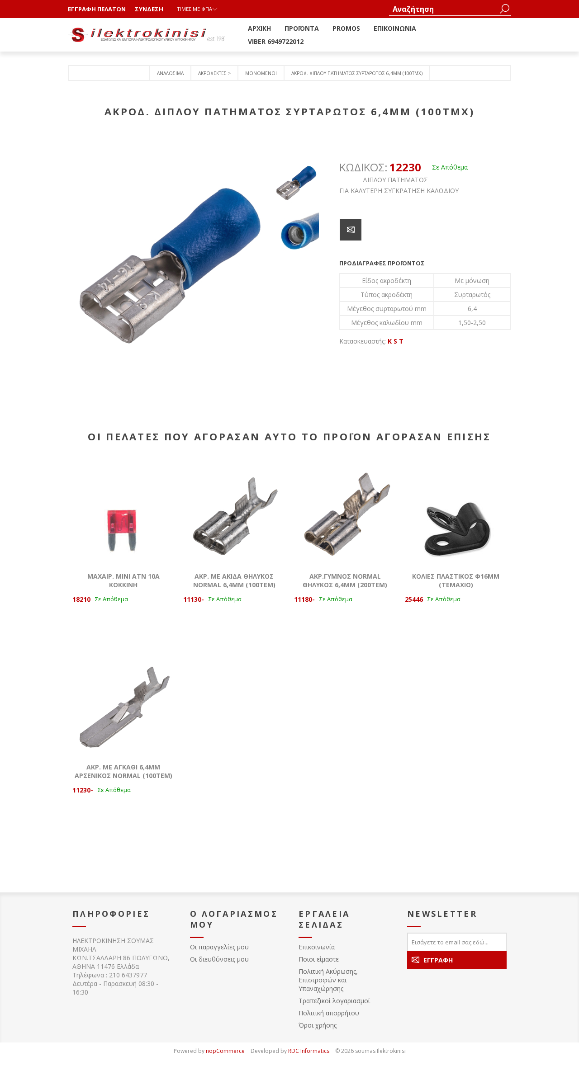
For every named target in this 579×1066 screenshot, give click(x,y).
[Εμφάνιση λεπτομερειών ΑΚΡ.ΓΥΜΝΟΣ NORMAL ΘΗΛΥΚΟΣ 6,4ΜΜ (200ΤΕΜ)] (345, 512)
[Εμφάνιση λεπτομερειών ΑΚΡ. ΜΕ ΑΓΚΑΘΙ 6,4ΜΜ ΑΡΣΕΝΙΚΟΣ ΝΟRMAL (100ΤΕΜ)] (123, 703)
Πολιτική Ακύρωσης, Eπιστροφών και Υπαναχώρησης (328, 980)
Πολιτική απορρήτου (329, 1013)
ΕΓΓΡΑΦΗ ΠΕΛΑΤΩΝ (97, 9)
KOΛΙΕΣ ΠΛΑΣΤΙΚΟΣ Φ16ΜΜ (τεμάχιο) (455, 580)
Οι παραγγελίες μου (219, 947)
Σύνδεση (149, 9)
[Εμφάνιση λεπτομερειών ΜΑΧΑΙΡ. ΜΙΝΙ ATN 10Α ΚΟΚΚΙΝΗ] (123, 512)
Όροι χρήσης (318, 1025)
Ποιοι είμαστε (319, 959)
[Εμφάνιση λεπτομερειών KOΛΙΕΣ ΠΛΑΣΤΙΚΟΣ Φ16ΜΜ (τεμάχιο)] (456, 512)
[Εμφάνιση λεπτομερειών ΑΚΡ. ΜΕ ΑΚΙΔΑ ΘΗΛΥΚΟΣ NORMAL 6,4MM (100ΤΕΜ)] (234, 512)
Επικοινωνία (317, 947)
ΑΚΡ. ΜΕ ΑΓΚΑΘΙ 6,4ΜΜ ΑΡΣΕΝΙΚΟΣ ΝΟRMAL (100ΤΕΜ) (123, 771)
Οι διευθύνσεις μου (219, 959)
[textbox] (443, 8)
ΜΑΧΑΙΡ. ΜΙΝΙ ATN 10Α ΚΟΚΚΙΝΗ (123, 580)
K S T (395, 341)
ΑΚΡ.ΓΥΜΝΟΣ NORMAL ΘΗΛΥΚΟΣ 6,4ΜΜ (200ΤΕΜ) (345, 580)
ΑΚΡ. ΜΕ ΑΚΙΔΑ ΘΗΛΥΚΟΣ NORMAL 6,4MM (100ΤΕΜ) (234, 580)
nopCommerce (225, 1051)
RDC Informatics (308, 1051)
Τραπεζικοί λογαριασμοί (334, 1000)
